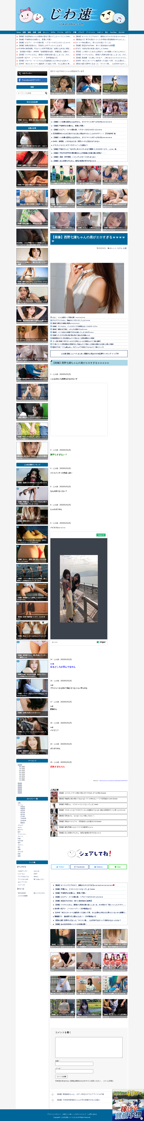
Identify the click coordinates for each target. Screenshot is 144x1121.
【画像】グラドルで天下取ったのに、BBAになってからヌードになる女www (32, 541)
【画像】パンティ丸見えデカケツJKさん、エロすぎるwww (32, 694)
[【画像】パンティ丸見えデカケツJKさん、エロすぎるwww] (32, 688)
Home (19, 32)
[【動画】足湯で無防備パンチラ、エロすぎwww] (32, 611)
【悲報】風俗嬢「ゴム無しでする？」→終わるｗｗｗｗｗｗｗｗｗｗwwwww (104, 58)
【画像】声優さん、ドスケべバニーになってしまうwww (75, 889)
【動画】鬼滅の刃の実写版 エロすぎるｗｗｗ (32, 482)
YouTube (113, 32)
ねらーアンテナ (23, 882)
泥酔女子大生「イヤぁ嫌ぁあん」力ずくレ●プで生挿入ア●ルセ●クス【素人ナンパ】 (78, 347)
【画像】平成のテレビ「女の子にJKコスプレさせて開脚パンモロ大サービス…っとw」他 (84, 149)
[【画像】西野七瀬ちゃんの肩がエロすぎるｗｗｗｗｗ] (98, 866)
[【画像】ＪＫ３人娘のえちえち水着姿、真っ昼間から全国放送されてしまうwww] (32, 573)
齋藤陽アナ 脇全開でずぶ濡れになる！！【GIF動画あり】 (76, 916)
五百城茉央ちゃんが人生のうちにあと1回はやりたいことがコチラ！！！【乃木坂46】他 (84, 133)
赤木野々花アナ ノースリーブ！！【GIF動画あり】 (38, 58)
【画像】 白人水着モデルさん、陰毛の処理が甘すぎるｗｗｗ (74, 161)
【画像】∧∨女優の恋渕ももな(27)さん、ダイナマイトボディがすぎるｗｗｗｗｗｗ (82, 122)
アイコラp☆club (23, 879)
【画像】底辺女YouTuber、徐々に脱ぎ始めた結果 (94, 45)
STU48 (22, 816)
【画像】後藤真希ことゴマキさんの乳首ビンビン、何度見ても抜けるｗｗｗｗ (31, 752)
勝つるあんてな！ (39, 879)
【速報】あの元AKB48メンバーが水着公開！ (71, 924)
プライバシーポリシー (54, 1114)
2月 (20, 778)
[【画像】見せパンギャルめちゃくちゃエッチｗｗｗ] (32, 630)
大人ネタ (121, 32)
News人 (36, 876)
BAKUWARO (22, 893)
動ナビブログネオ (39, 893)
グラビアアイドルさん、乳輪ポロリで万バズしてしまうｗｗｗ (71, 320)
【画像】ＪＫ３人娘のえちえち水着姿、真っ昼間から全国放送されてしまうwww (31, 579)
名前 (57, 1061)
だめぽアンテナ (23, 871)
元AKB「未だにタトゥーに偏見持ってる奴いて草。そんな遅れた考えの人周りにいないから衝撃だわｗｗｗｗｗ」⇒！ (63, 64)
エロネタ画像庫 (23, 896)
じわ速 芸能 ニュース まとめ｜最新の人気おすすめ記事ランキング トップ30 (90, 354)
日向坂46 (23, 820)
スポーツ (100, 32)
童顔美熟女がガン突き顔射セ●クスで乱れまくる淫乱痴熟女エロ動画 (73, 338)
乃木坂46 (23, 818)
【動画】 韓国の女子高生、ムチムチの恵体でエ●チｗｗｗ (69, 329)
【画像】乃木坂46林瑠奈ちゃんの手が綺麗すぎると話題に (78, 1100)
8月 (20, 766)
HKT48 (22, 814)
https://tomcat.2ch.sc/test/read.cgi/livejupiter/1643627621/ (113, 780)
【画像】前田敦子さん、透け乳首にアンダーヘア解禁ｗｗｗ (31, 656)
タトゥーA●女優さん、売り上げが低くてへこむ (93, 42)
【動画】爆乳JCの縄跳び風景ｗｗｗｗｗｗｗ (66, 323)
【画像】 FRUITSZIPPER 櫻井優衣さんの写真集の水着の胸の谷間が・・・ (79, 153)
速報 (29, 32)
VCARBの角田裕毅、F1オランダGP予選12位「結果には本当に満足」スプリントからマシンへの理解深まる (59, 48)
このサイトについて (80, 1114)
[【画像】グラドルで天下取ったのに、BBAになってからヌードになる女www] (32, 535)
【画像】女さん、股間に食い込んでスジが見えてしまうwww (31, 121)
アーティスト (90, 32)
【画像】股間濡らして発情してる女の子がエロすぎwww (31, 599)
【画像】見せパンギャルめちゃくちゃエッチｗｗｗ (31, 637)
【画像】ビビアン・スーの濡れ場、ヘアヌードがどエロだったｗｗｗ (44, 42)
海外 (19, 842)
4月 (20, 774)
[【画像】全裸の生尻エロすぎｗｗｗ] (32, 707)
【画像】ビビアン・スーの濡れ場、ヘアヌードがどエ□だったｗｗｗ (79, 897)
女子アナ (68, 32)
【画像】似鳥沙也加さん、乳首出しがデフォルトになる (39, 45)
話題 (24, 32)
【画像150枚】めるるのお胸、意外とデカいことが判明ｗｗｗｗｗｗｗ (31, 675)
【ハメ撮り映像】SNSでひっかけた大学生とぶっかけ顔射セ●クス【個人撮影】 (76, 341)
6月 (20, 770)
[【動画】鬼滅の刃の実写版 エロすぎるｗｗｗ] (32, 477)
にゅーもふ (21, 874)
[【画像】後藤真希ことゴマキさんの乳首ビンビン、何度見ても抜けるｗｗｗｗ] (32, 745)
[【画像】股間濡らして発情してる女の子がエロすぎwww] (32, 592)
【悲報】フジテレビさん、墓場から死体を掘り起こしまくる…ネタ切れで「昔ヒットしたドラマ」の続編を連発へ (61, 55)
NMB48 (22, 809)
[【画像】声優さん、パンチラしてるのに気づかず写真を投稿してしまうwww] (32, 496)
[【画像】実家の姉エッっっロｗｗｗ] (32, 515)
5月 (20, 772)
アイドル (60, 32)
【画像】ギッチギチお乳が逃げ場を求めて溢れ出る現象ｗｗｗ (71, 335)
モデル (53, 32)
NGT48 (22, 812)
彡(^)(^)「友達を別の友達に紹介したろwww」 (92, 48)
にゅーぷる (21, 885)
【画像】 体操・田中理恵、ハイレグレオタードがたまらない (74, 157)
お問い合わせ (93, 1114)
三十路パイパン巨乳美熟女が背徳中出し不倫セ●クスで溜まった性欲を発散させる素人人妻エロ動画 (82, 344)
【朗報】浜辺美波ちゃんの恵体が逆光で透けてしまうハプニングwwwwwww (47, 36)
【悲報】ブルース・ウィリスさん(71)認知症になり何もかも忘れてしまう (45, 61)
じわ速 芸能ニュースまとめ (69, 1117)
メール (58, 1068)
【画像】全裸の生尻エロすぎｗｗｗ (29, 713)
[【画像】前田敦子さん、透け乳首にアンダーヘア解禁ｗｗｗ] (32, 650)
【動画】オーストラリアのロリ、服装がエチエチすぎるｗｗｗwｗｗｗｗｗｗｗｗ (106, 36)
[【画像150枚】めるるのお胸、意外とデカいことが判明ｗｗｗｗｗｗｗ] (32, 669)
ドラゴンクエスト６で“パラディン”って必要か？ (70, 145)
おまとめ (36, 871)
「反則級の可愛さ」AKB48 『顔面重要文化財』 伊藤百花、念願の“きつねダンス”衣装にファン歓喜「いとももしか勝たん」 (65, 51)
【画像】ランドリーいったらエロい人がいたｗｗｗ (31, 733)
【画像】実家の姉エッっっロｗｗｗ (29, 521)
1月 (20, 780)
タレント (46, 32)
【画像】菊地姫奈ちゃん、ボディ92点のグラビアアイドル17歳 (80, 1094)
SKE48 (22, 810)
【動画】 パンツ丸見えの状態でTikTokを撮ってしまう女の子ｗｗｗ (73, 332)
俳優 (34, 32)
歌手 (19, 832)
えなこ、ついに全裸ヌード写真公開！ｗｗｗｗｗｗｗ (68, 317)
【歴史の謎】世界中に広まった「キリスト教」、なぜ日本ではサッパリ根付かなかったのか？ (88, 920)
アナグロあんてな (23, 876)
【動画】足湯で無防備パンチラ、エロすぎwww (31, 618)
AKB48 (22, 807)
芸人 (106, 32)
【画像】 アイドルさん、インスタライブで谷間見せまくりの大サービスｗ (75, 326)
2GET (35, 874)
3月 (20, 776)
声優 (74, 32)
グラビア (81, 32)
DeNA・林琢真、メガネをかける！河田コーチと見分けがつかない (76, 141)
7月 (20, 768)
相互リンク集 (67, 1114)
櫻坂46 (22, 823)
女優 (39, 32)
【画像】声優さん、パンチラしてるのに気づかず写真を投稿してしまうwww (31, 503)
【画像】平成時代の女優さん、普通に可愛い (35, 39)
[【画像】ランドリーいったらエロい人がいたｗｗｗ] (32, 726)
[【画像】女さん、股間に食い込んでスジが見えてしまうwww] (32, 114)
